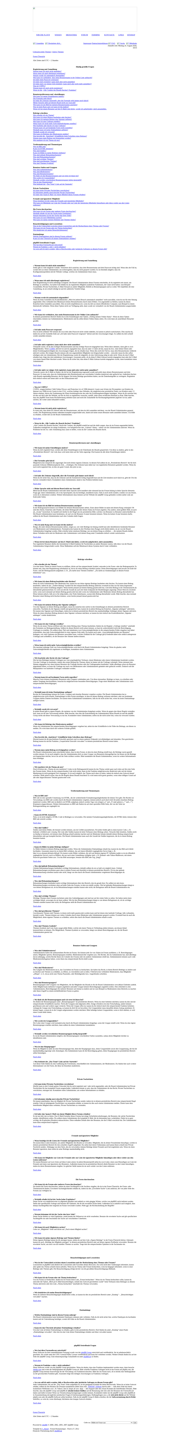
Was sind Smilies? (39, 151)
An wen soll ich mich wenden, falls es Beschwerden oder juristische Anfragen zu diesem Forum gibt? (70, 249)
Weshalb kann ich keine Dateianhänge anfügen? (50, 130)
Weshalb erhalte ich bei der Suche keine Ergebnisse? (52, 213)
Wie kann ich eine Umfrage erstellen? (46, 121)
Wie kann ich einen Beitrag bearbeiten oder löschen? (52, 117)
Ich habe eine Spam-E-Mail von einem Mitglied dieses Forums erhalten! (59, 195)
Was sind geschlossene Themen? (45, 161)
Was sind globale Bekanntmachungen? (47, 155)
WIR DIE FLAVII (43, 35)
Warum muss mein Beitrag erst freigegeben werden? (52, 138)
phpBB (44, 1425)
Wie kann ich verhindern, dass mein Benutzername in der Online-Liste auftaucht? (62, 78)
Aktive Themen (58, 52)
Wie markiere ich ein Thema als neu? (46, 140)
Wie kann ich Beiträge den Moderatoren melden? (51, 134)
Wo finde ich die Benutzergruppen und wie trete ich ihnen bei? (56, 176)
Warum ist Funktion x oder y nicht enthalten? (49, 247)
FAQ (113, 43)
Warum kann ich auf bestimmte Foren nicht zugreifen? (53, 128)
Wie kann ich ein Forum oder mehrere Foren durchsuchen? (54, 211)
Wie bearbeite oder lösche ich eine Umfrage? (49, 126)
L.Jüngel (45, 1429)
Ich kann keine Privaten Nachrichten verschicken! (51, 190)
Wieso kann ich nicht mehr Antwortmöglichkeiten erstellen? (55, 124)
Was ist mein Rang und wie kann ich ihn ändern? (51, 107)
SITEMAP (131, 35)
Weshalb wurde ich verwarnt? (44, 132)
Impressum (87, 43)
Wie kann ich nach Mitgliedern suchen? (47, 218)
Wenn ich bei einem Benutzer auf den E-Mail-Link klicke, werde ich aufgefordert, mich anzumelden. (70, 109)
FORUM (84, 35)
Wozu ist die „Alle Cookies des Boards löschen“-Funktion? (54, 90)
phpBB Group (86, 1352)
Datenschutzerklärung (100, 43)
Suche (122, 43)
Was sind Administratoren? (43, 170)
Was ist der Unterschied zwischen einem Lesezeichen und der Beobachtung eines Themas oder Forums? (71, 226)
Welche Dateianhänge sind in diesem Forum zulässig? (52, 236)
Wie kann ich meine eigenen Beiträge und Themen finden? (54, 220)
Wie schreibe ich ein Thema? (43, 115)
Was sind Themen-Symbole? (43, 163)
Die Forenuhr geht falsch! (42, 98)
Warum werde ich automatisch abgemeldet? (49, 75)
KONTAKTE (109, 35)
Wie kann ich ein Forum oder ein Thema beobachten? (52, 228)
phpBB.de (87, 1357)
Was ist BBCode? (39, 147)
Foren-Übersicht (39, 56)
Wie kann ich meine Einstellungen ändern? (48, 96)
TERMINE (95, 35)
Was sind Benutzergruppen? (43, 174)
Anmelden (40, 43)
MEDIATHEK (71, 35)
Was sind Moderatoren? (41, 172)
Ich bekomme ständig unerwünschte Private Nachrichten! (54, 193)
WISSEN (58, 35)
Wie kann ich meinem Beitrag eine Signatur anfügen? (52, 119)
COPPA (52, 349)
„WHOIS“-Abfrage (94, 1387)
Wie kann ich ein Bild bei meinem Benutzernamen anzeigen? (55, 105)
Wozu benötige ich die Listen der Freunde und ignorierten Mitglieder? (58, 201)
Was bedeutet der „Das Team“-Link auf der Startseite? (53, 184)
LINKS (121, 35)
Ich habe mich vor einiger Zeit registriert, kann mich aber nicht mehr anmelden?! (62, 84)
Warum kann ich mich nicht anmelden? (47, 71)
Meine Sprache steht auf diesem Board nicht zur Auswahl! (54, 103)
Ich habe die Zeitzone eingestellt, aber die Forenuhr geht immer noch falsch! (60, 101)
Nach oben (37, 276)
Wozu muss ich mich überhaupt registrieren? (49, 73)
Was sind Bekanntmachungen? (44, 157)
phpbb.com (37, 1369)
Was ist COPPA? (39, 86)
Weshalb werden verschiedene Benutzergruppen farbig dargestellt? (57, 180)
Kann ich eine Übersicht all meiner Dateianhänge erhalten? (54, 238)
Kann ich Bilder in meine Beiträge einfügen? (49, 153)
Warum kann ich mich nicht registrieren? (48, 88)
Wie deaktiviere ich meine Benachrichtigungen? (50, 230)
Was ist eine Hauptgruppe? (43, 182)
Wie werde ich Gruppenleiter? (44, 178)
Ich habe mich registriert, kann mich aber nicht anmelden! (54, 82)
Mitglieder (133, 43)
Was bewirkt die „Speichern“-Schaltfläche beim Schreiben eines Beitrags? (60, 136)
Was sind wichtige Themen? (43, 159)
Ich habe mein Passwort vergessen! (46, 80)
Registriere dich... (54, 43)
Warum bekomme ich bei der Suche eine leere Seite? (52, 215)
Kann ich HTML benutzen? (43, 149)
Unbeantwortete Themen (42, 52)
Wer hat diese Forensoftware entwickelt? (48, 245)
